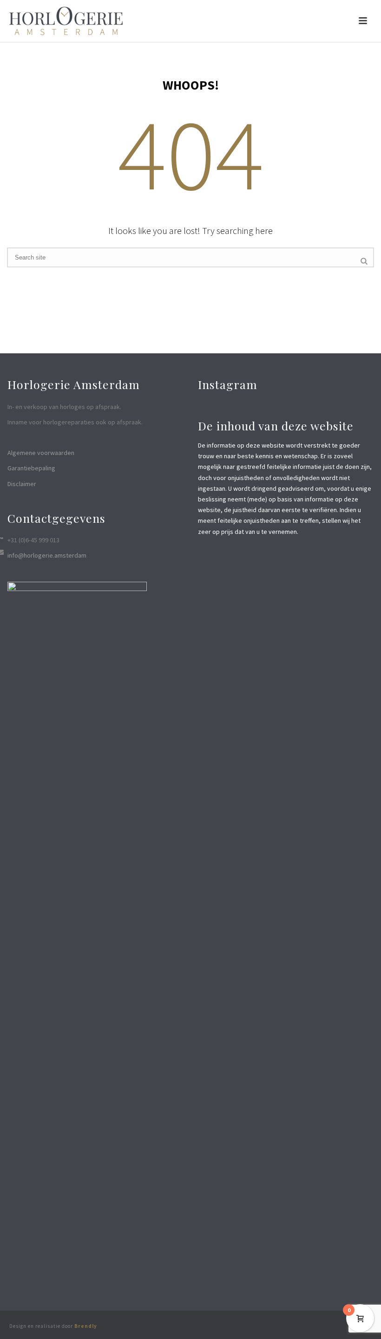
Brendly (85, 1326)
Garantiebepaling (31, 468)
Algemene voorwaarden (40, 452)
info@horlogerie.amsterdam (46, 555)
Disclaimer (21, 484)
